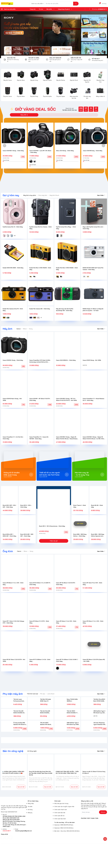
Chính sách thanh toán (60, 809)
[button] (4, 145)
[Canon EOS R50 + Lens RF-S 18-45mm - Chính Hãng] (40, 135)
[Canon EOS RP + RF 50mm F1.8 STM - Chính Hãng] (41, 383)
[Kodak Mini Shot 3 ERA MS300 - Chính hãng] (67, 252)
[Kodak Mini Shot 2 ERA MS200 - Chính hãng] (41, 252)
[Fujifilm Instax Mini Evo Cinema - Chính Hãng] (41, 212)
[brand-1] (7, 740)
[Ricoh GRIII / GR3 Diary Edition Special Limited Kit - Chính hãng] (97, 523)
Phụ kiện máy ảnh (13, 693)
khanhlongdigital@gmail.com (23, 831)
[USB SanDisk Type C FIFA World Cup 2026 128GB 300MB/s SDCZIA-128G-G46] (59, 726)
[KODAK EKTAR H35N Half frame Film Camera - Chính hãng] (94, 252)
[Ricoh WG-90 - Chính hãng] (97, 494)
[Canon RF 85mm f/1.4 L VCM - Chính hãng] (14, 567)
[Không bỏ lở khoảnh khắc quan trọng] (18, 459)
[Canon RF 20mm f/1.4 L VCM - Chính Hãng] (94, 606)
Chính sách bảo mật (59, 812)
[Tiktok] (6, 837)
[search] (76, 4)
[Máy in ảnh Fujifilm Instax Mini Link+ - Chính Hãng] (94, 212)
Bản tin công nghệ (13, 751)
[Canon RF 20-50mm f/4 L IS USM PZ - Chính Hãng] (41, 567)
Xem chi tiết (21, 787)
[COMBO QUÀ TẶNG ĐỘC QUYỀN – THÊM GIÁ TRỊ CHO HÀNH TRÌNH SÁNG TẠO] (67, 761)
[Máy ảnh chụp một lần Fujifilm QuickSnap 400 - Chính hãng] (67, 293)
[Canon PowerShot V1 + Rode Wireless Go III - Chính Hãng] (94, 383)
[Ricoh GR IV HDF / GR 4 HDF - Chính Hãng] (9, 494)
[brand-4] (47, 740)
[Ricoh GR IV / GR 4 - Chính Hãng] (27, 494)
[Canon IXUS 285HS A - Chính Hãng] (67, 345)
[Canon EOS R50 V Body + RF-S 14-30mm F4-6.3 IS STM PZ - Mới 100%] (67, 383)
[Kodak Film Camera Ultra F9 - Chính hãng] (14, 293)
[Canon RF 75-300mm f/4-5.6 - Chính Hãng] (41, 644)
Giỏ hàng (30, 809)
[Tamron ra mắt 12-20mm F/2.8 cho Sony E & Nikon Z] (94, 761)
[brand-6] (73, 740)
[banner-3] (94, 48)
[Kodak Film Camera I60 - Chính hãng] (41, 293)
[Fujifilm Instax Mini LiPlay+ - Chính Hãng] (67, 212)
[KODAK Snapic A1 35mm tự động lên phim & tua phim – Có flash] (94, 293)
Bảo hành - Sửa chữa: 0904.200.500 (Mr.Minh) (67, 831)
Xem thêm (100, 195)
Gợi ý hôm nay (11, 195)
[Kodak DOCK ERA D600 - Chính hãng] (14, 252)
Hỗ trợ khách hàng (33, 801)
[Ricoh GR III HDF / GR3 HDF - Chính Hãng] (27, 523)
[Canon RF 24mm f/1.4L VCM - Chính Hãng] (67, 606)
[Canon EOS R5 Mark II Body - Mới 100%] (14, 383)
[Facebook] (2, 837)
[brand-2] (21, 740)
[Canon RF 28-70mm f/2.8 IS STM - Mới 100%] (14, 644)
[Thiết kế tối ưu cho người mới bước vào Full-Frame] (54, 459)
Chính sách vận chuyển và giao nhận (64, 806)
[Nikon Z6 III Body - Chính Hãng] (67, 135)
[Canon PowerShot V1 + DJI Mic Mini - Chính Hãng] (14, 422)
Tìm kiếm (30, 806)
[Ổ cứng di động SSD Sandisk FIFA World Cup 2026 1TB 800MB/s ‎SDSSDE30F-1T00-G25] (6, 726)
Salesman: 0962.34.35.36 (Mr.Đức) (63, 828)
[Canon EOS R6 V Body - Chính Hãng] (14, 345)
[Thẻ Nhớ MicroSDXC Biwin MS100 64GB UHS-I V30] (86, 702)
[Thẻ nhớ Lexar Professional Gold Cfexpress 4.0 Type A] (6, 702)
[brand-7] (87, 740)
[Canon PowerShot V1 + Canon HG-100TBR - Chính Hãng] (41, 422)
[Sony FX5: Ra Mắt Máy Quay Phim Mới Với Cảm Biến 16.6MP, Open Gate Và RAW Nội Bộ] (41, 761)
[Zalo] (10, 837)
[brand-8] (100, 740)
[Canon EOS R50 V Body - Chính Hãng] (14, 135)
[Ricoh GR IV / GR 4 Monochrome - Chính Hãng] (53, 505)
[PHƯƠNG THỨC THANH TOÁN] (94, 822)
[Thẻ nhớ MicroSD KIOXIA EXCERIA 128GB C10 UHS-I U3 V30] (33, 714)
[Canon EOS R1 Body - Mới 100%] (94, 345)
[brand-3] (34, 740)
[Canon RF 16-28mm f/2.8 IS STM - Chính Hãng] (67, 567)
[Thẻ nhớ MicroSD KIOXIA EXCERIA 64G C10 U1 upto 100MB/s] (6, 714)
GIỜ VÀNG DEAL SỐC (35, 109)
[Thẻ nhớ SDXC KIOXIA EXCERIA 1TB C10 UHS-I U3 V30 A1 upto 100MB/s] (59, 714)
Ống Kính (8, 551)
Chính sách (57, 801)
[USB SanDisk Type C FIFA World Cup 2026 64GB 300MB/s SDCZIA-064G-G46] (86, 714)
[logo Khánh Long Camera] (14, 802)
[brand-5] (60, 740)
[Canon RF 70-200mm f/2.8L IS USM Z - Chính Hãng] (67, 644)
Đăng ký (30, 812)
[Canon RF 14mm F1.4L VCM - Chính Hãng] (94, 567)
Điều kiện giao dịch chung (61, 803)
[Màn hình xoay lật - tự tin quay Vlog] (89, 459)
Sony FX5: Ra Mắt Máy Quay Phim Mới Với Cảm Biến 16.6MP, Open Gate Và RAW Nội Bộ (40, 773)
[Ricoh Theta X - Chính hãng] (80, 494)
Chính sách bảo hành (60, 818)
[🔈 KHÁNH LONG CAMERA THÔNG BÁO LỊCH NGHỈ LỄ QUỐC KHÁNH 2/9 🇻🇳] (14, 761)
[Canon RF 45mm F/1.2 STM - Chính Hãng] (41, 606)
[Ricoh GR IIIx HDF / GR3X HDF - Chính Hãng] (9, 523)
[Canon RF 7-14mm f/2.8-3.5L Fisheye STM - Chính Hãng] (14, 606)
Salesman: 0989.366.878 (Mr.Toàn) (63, 825)
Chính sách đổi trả (59, 815)
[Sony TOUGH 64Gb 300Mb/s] (59, 702)
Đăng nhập (31, 803)
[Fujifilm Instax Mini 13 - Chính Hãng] (14, 212)
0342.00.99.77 (7, 831)
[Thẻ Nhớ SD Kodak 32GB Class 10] (33, 702)
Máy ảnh (7, 328)
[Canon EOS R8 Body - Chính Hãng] (94, 135)
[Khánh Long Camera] (7, 3)
